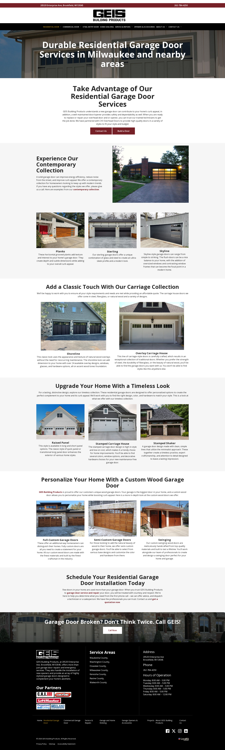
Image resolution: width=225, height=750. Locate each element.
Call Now (112, 630)
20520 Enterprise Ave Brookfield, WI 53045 (153, 658)
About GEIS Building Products (164, 721)
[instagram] (180, 731)
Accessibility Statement (66, 744)
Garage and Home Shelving (107, 721)
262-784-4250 (181, 5)
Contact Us (173, 27)
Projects (150, 720)
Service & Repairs (122, 27)
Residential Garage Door (51, 721)
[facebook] (167, 731)
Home (39, 720)
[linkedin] (186, 731)
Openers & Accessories (144, 27)
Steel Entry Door (91, 27)
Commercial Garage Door (72, 721)
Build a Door (124, 131)
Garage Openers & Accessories (130, 721)
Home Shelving (107, 27)
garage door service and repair (83, 592)
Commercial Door (71, 27)
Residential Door (51, 27)
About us (160, 27)
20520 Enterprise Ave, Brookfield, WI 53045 (61, 5)
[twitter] (173, 731)
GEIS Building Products (50, 492)
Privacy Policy (41, 744)
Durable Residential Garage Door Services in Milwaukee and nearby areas (112, 54)
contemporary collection (86, 189)
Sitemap (52, 744)
